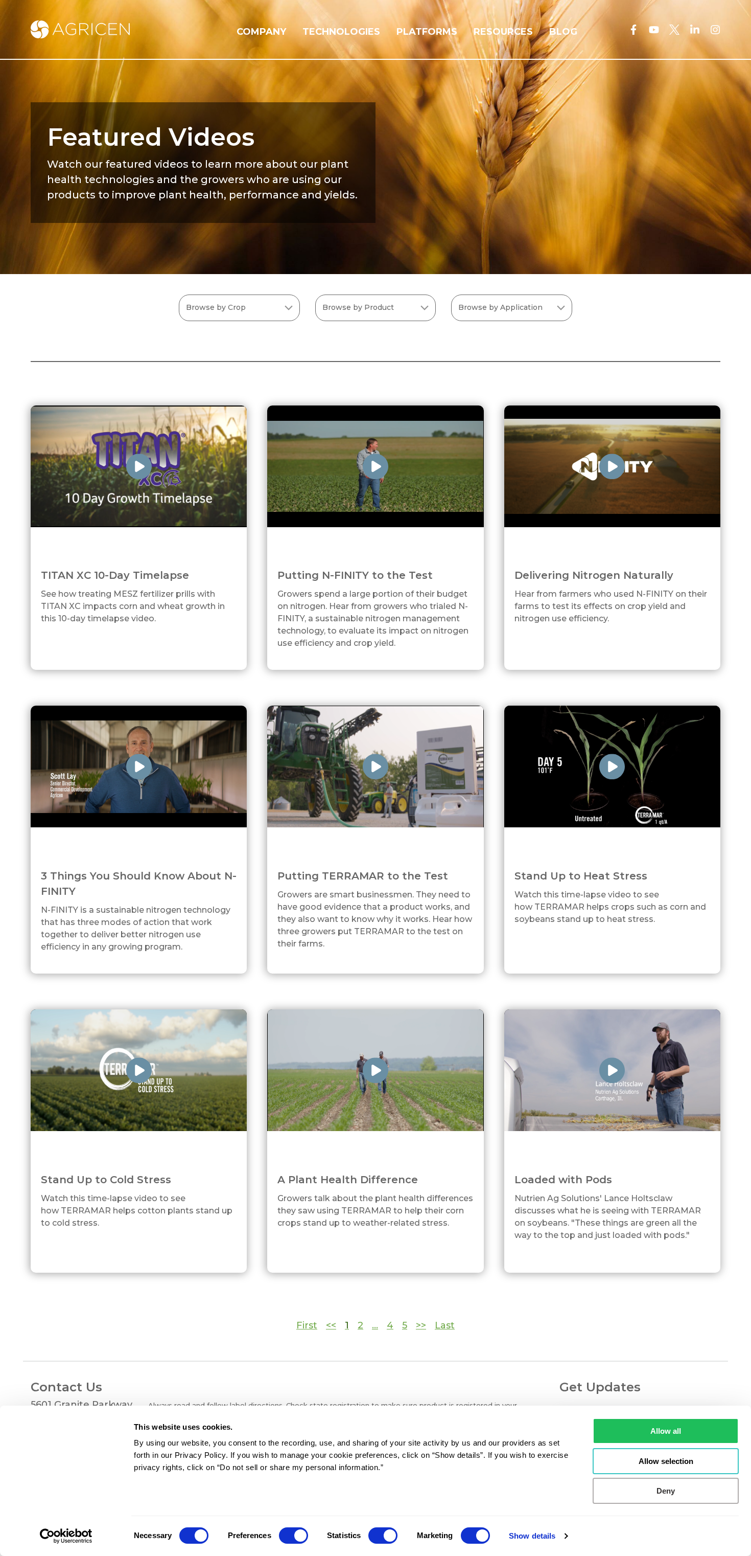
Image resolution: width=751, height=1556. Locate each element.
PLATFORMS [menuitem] (426, 31)
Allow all (665, 1431)
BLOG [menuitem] (563, 31)
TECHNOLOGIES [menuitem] (341, 31)
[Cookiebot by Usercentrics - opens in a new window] (66, 1536)
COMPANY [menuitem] (261, 31)
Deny (665, 1490)
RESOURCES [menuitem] (503, 31)
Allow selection (666, 1461)
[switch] (293, 1535)
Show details (532, 1535)
